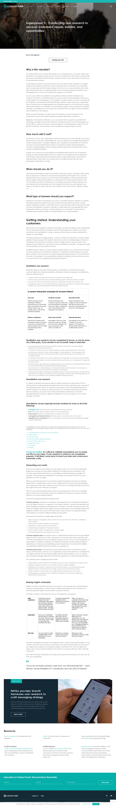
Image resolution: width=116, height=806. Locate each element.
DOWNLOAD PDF (58, 60)
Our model (39, 6)
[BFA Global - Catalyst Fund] (13, 6)
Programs (49, 6)
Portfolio (58, 6)
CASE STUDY (16, 681)
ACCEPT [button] (96, 804)
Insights (75, 6)
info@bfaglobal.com (54, 802)
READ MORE (18, 714)
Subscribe (105, 782)
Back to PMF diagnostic (32, 55)
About (31, 6)
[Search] (111, 6)
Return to (6, 1)
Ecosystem (66, 6)
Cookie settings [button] (86, 804)
